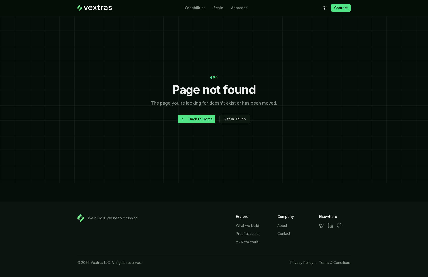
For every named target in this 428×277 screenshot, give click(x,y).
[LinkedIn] (330, 225)
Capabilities (195, 8)
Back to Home (201, 119)
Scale (218, 8)
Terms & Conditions (335, 262)
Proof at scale (247, 233)
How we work (247, 241)
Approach (239, 8)
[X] (321, 225)
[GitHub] (339, 225)
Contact (341, 8)
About (282, 225)
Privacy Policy (301, 262)
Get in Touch (235, 119)
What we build (247, 225)
